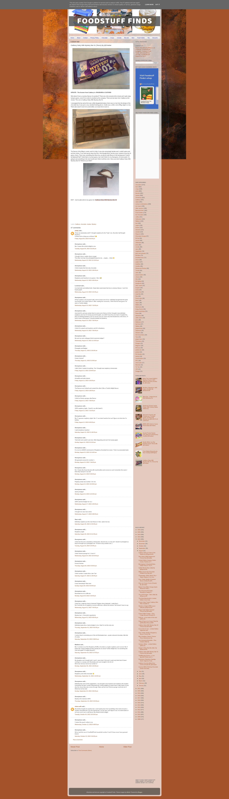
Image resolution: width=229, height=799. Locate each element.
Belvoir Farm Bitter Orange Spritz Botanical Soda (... (148, 587)
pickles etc (138, 350)
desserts (138, 229)
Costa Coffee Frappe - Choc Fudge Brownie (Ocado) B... (147, 614)
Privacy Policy (94, 38)
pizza (137, 244)
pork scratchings (140, 311)
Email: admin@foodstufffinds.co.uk (145, 47)
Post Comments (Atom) (85, 750)
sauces (138, 240)
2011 (139, 712)
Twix (137, 337)
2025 (139, 532)
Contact (85, 38)
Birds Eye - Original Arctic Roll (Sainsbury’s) (150, 397)
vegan (137, 225)
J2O (137, 369)
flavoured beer (140, 210)
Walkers (138, 221)
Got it (157, 4)
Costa (137, 289)
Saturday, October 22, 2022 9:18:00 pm (86, 736)
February (141, 683)
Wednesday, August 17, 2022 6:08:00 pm (86, 514)
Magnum (138, 345)
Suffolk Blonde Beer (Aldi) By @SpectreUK (147, 568)
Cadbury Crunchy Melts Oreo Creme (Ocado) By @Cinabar (148, 664)
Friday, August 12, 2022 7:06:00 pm (85, 400)
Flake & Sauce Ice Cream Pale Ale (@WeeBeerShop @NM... (148, 622)
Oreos (137, 259)
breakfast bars (140, 257)
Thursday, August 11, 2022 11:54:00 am (86, 350)
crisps (137, 189)
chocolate (83, 224)
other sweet (139, 285)
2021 (139, 688)
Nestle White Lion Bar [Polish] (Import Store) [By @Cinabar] (150, 443)
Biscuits (126, 38)
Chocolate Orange (141, 236)
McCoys (138, 347)
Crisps (112, 38)
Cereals (119, 38)
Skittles (138, 326)
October (141, 546)
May (140, 676)
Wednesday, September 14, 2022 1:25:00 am (88, 676)
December (142, 541)
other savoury (139, 208)
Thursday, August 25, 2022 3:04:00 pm (86, 565)
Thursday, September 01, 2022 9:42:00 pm (87, 627)
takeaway (138, 315)
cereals (138, 232)
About (78, 38)
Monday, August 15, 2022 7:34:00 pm (85, 462)
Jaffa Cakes (139, 317)
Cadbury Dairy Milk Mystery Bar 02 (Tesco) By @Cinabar (148, 625)
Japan (137, 302)
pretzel (137, 352)
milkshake (138, 242)
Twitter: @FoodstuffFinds (143, 53)
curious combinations (142, 204)
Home (72, 38)
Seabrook (138, 330)
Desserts (155, 38)
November (142, 543)
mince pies (139, 362)
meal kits (138, 294)
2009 (139, 716)
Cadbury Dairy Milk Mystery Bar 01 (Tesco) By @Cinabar (150, 462)
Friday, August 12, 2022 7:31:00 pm (85, 410)
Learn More (149, 4)
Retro (137, 300)
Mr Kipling (138, 281)
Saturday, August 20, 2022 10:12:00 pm (86, 534)
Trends (137, 270)
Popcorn (138, 234)
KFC (137, 360)
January (141, 685)
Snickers (138, 332)
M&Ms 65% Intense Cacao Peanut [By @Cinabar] (150, 424)
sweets (137, 195)
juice (137, 320)
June (140, 673)
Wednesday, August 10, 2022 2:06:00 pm (86, 270)
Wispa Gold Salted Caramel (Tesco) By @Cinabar (146, 610)
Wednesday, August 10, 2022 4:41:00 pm (86, 292)
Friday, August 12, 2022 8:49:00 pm (85, 422)
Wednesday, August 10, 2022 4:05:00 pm (86, 280)
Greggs (138, 371)
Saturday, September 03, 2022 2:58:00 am (87, 639)
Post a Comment (77, 739)
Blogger (140, 792)
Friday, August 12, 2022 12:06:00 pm (85, 370)
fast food (138, 324)
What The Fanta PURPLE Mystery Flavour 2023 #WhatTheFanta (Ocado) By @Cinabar (150, 381)
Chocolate (105, 38)
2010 (139, 714)
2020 (139, 691)
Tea (149, 38)
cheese (138, 277)
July (140, 671)
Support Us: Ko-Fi (141, 56)
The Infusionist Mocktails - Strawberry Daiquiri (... (146, 591)
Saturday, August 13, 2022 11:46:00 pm (86, 432)
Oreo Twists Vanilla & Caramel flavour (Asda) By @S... (147, 580)
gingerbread (139, 328)
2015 (139, 702)
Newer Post (75, 747)
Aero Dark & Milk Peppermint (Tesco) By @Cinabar (147, 557)
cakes (137, 202)
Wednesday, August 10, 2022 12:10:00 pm (87, 260)
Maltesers (138, 322)
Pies (137, 296)
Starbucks (138, 307)
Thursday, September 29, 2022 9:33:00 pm (87, 701)
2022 (139, 539)
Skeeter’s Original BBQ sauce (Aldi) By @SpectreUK (147, 606)
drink (137, 191)
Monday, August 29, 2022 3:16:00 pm (85, 595)
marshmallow (139, 358)
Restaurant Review (141, 268)
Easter (137, 227)
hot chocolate (139, 214)
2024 (139, 534)
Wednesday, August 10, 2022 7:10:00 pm (86, 305)
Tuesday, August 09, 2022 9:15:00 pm (85, 248)
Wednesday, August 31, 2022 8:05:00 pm (86, 617)
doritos (137, 356)
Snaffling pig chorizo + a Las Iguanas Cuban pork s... (147, 656)
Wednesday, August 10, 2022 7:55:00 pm (86, 320)
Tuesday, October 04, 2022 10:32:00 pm (86, 714)
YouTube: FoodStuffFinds (143, 54)
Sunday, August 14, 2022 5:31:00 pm (85, 442)
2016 (139, 700)
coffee (137, 217)
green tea (138, 292)
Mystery (94, 224)
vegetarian (139, 251)
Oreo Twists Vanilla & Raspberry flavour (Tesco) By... (148, 633)
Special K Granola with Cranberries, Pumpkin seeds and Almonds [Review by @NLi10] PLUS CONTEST (150, 417)
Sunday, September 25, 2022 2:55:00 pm (86, 691)
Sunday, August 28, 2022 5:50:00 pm (85, 585)
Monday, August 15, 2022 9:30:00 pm (85, 474)
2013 (139, 707)
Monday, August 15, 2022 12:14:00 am (86, 452)
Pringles (138, 343)
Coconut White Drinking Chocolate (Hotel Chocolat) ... (148, 667)
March (141, 681)
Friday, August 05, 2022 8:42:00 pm (85, 238)
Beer (133, 38)
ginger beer (139, 339)
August (141, 550)
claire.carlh (78, 706)
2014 (139, 705)
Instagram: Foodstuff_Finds (143, 51)
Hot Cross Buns (140, 335)
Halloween (138, 219)
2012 (139, 709)
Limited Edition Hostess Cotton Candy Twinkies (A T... (147, 561)
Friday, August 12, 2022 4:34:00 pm (85, 380)
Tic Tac (138, 367)
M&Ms (137, 304)
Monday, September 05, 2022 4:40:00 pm (86, 666)
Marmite (138, 365)
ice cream (138, 206)
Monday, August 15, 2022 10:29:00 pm (86, 484)
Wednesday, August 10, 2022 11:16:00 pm (87, 340)
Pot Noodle (139, 354)
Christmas (138, 197)
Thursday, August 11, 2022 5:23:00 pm (86, 360)
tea (136, 223)
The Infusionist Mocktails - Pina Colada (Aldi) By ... (147, 641)
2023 (139, 537)
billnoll (128, 792)
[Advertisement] (97, 211)
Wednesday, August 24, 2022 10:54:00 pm (87, 555)
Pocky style (139, 298)
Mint (137, 279)
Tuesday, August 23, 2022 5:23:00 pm (85, 545)
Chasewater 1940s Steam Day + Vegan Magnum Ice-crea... (148, 576)
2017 (139, 698)
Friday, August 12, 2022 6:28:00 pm (85, 390)
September (142, 548)
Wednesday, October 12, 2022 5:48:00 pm (87, 724)
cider (137, 272)
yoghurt (138, 262)
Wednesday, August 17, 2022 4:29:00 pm (86, 504)
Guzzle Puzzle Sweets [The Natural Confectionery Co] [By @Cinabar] (150, 434)
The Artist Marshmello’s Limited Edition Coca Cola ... (147, 599)
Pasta (137, 313)
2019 (139, 693)
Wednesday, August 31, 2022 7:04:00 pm (86, 607)
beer (137, 186)
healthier (138, 264)
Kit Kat (137, 238)
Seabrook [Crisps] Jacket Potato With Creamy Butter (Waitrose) (150, 407)
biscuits (138, 193)
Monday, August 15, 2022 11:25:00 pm (86, 494)
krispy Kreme (139, 309)
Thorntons (138, 341)
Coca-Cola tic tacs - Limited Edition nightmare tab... (148, 629)
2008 (139, 719)
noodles (138, 266)
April (140, 678)
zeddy (76, 230)
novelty (138, 247)
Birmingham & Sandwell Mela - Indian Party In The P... (147, 564)
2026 (139, 529)
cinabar (89, 224)
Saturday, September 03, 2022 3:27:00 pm (87, 652)
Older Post (127, 747)
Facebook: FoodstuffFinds (143, 49)
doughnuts (139, 283)
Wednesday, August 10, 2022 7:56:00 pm (86, 330)
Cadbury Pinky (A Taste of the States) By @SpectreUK (147, 553)
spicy (137, 249)
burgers (138, 287)
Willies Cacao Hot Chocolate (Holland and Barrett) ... (147, 572)
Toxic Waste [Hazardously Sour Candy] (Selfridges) (150, 452)
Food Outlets (141, 38)
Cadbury (77, 224)
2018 (139, 695)
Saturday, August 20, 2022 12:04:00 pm (86, 524)
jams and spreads (141, 253)
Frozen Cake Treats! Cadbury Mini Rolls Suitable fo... (148, 603)
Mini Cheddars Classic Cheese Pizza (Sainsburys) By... (147, 637)
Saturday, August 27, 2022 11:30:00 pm (86, 575)
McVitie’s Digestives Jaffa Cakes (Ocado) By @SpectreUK (150, 389)
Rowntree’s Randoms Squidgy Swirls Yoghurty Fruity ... (147, 660)
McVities (138, 255)
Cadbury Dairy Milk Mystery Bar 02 (106, 200)
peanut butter (139, 274)
